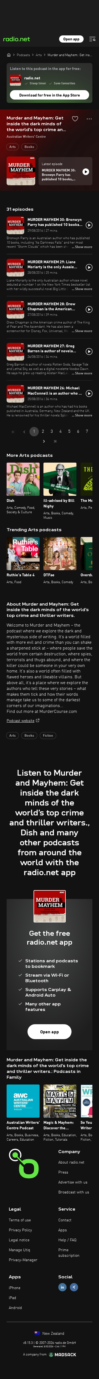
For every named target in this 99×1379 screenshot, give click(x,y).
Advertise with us (72, 1182)
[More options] (89, 119)
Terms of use (20, 1220)
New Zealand (52, 1334)
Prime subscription (68, 1253)
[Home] (9, 55)
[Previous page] (24, 431)
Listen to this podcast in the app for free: (45, 69)
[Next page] (44, 441)
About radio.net (71, 1162)
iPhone (14, 1288)
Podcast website (20, 721)
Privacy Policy (20, 1230)
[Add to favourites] (75, 118)
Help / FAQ (67, 1240)
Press (63, 1172)
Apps (62, 1230)
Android (15, 1308)
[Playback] (85, 171)
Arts (12, 147)
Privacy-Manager (23, 1260)
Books (29, 147)
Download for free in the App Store (49, 95)
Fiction (48, 735)
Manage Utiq (19, 1250)
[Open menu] (92, 39)
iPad (12, 1298)
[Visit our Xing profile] (74, 1287)
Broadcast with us (73, 1192)
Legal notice (19, 1240)
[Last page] (55, 441)
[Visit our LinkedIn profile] (62, 1287)
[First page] (13, 431)
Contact (65, 1220)
